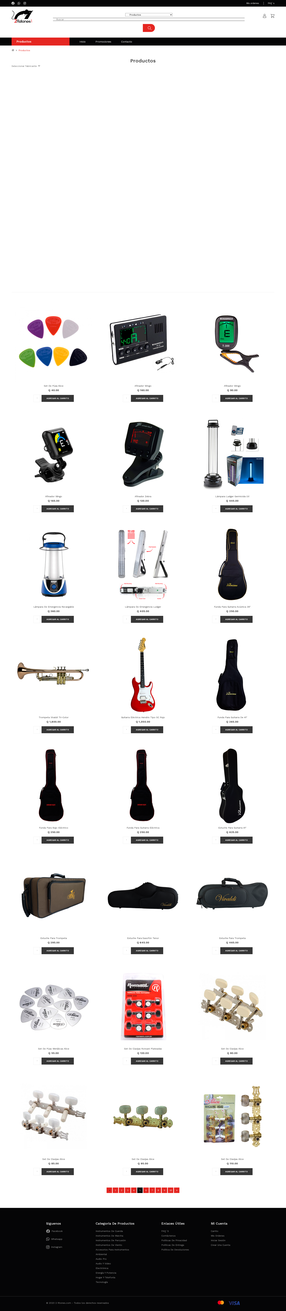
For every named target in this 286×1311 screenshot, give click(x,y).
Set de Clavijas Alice (232, 1048)
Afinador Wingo (143, 385)
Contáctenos (168, 1235)
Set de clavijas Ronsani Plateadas (143, 1048)
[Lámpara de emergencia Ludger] (143, 564)
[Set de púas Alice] (53, 343)
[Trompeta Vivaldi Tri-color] (53, 674)
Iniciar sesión (218, 1240)
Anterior (109, 1190)
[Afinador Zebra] (143, 453)
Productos (24, 41)
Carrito (214, 1231)
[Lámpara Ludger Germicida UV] (232, 453)
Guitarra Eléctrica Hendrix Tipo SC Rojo (143, 717)
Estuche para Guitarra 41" (232, 827)
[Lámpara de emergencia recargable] (53, 564)
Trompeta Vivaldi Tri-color (53, 717)
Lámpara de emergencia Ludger (143, 606)
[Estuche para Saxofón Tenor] (143, 895)
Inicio (82, 41)
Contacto (126, 41)
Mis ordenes (252, 3)
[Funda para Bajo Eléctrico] (53, 785)
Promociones (103, 41)
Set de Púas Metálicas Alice (53, 1048)
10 (170, 1190)
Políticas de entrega (172, 1245)
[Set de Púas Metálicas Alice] (53, 1006)
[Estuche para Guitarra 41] (232, 785)
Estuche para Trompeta (53, 938)
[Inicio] (13, 50)
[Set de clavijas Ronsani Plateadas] (143, 1006)
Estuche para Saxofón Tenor (143, 938)
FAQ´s (271, 3)
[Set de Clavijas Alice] (232, 1006)
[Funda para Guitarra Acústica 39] (232, 564)
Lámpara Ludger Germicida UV (232, 496)
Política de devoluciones (175, 1249)
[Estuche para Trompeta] (53, 895)
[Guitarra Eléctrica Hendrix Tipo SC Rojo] (143, 674)
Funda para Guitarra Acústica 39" (232, 606)
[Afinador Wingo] (143, 343)
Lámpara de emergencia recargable (53, 606)
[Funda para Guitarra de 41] (232, 674)
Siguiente (176, 1190)
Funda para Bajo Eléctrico (53, 827)
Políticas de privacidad (174, 1240)
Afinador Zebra (143, 496)
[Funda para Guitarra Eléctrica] (143, 785)
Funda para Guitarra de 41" (232, 717)
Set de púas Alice (54, 385)
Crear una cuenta (220, 1245)
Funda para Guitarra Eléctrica (143, 827)
